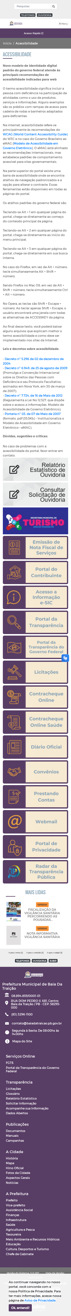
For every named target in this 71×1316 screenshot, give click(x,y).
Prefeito (12, 1200)
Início (7, 43)
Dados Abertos (17, 1113)
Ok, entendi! (20, 1308)
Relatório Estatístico (21, 1098)
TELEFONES (27, 15)
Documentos (15, 1131)
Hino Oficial (15, 1168)
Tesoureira (13, 1234)
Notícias (12, 1182)
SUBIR (53, 960)
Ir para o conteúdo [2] (35, 953)
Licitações (13, 1088)
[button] (53, 7)
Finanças (12, 1215)
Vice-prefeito (15, 1205)
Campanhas (15, 1140)
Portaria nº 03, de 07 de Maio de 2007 (33, 414)
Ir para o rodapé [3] (54, 953)
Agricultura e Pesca (20, 1229)
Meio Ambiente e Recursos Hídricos (33, 1239)
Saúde (10, 1224)
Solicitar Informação (21, 1103)
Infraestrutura (16, 1220)
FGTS (9, 1062)
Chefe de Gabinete (20, 1254)
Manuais (12, 1135)
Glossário (13, 1093)
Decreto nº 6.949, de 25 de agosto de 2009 (36, 368)
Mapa (10, 1163)
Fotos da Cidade (18, 1173)
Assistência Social (19, 1210)
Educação (13, 1244)
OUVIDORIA (44, 15)
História (12, 1158)
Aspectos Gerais (18, 1177)
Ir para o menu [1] (16, 953)
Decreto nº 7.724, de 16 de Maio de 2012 (33, 395)
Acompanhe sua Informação (27, 1108)
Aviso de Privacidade (39, 1300)
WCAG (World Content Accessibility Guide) (35, 134)
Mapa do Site (22, 1041)
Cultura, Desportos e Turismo (27, 1249)
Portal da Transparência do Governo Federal (32, 1069)
